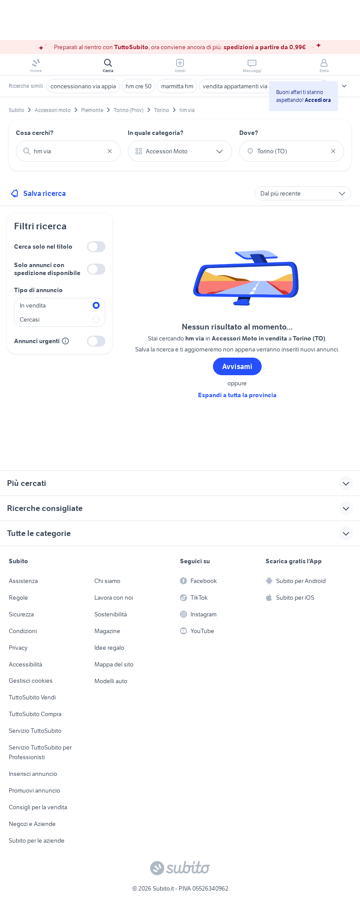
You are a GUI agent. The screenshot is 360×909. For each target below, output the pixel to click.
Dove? (248, 133)
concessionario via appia (83, 86)
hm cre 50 (138, 86)
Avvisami (237, 366)
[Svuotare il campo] (109, 151)
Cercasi (30, 319)
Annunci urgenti (37, 341)
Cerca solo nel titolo (43, 246)
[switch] (96, 246)
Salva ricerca (44, 193)
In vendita (33, 305)
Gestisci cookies (31, 680)
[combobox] (68, 151)
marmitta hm (177, 86)
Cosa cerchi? (35, 133)
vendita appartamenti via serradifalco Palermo (262, 86)
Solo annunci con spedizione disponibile (47, 269)
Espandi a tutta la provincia (237, 395)
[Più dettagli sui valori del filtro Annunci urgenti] (65, 341)
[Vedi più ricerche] (344, 86)
